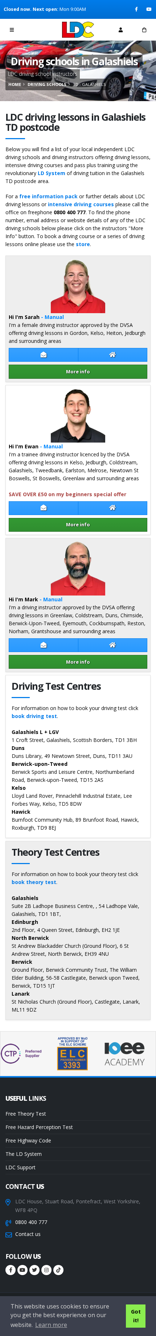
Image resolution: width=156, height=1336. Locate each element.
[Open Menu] (12, 30)
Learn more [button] (51, 1325)
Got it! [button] (136, 1316)
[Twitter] (34, 1270)
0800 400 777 (31, 1222)
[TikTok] (58, 1270)
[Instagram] (46, 1270)
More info (78, 371)
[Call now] (35, 29)
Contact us (28, 1234)
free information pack (48, 196)
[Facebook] (137, 9)
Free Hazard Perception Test (39, 1127)
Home (14, 84)
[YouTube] (149, 9)
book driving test (34, 716)
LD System (51, 173)
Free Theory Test (25, 1113)
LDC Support (20, 1167)
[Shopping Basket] (144, 30)
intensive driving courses (81, 204)
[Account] (120, 30)
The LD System (23, 1153)
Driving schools (47, 84)
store (83, 244)
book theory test (34, 882)
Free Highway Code (28, 1140)
